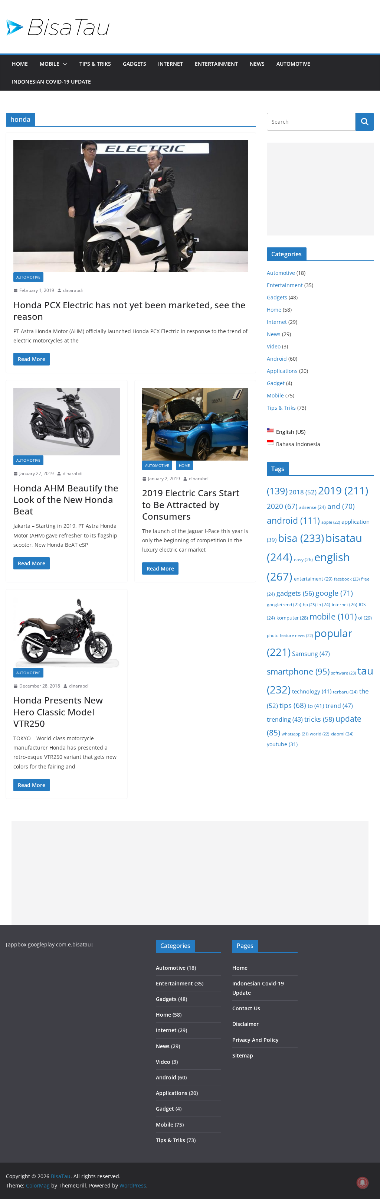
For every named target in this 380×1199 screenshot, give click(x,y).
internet (344, 604)
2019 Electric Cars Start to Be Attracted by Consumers (190, 504)
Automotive (293, 63)
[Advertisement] (320, 189)
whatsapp (295, 734)
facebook (347, 579)
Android (277, 358)
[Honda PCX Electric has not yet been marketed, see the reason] (130, 206)
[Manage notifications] (362, 1183)
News (257, 63)
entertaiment (313, 578)
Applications (282, 370)
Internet (170, 63)
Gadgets (134, 63)
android (293, 520)
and (341, 506)
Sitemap (242, 1055)
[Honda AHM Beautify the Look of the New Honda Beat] (66, 422)
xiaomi (342, 734)
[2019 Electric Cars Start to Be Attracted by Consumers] (195, 424)
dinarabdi (73, 290)
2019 (343, 490)
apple (330, 522)
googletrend (284, 604)
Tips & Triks (95, 63)
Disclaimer (245, 1023)
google (334, 593)
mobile (333, 616)
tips (292, 705)
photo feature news (290, 635)
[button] (63, 64)
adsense (312, 507)
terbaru (345, 692)
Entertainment (216, 63)
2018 (303, 492)
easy (303, 559)
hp (309, 604)
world (319, 734)
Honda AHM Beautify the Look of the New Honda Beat (65, 499)
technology (311, 691)
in (323, 604)
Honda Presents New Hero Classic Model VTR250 (58, 711)
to (316, 706)
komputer (292, 617)
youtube (282, 744)
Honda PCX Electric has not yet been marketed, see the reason (129, 310)
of (365, 617)
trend (339, 705)
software (343, 673)
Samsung (311, 653)
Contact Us (246, 1008)
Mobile (49, 63)
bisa (301, 538)
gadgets (295, 593)
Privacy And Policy (255, 1039)
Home (20, 63)
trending (285, 719)
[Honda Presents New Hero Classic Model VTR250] (66, 632)
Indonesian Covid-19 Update (51, 81)
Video (274, 346)
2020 (282, 506)
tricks (319, 719)
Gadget (276, 383)
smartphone (298, 671)
